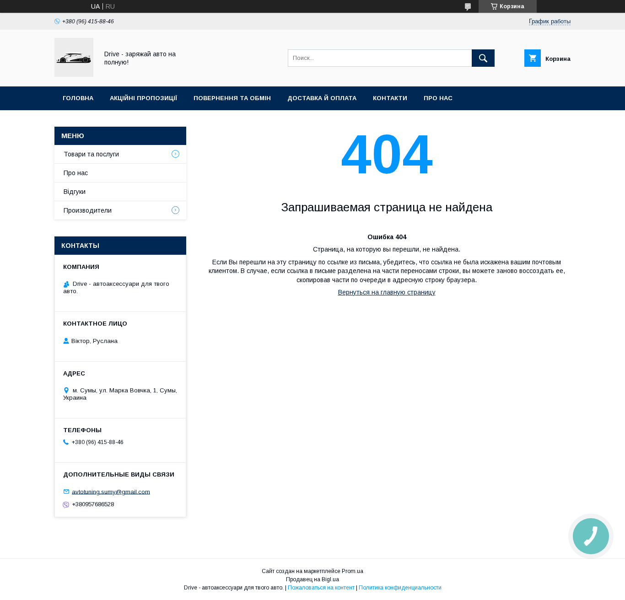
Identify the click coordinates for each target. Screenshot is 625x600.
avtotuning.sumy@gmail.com (111, 491)
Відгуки (75, 191)
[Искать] (483, 58)
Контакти (390, 98)
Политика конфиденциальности (400, 587)
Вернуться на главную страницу (387, 292)
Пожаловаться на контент (321, 587)
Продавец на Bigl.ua (312, 579)
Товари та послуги (91, 154)
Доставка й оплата (321, 98)
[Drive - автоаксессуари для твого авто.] (73, 74)
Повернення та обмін (232, 98)
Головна (78, 98)
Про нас (438, 98)
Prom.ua (352, 571)
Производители (88, 210)
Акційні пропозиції (143, 98)
